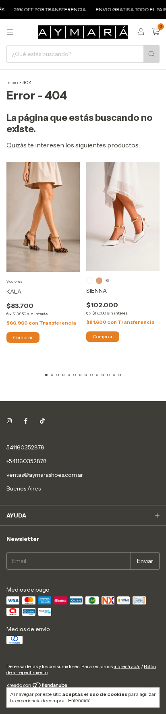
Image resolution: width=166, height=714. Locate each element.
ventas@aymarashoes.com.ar (44, 474)
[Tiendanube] (37, 687)
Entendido (79, 701)
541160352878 (25, 447)
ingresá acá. (127, 666)
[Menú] (10, 32)
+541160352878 (26, 461)
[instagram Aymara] (9, 420)
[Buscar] (151, 54)
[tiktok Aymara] (42, 420)
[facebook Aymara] (26, 420)
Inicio (12, 82)
